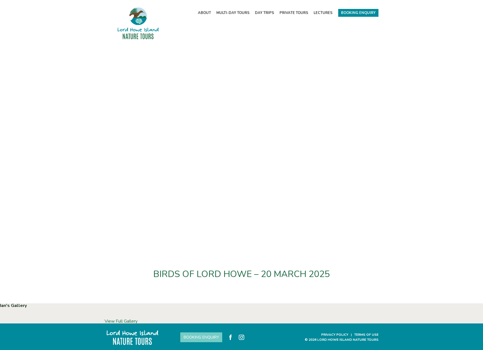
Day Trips (264, 12)
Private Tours (294, 12)
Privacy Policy (334, 334)
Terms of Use (366, 334)
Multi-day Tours (233, 12)
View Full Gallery (121, 321)
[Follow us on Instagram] (241, 337)
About (204, 12)
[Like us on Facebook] (230, 337)
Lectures (323, 12)
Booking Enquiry (358, 12)
